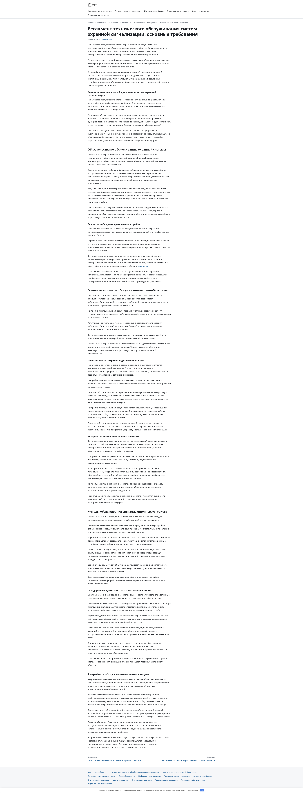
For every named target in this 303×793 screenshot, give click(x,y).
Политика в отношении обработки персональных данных (134, 772)
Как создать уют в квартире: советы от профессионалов (187, 759)
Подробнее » (100, 772)
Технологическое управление (128, 11)
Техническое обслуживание (193, 780)
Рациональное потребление (100, 783)
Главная (91, 22)
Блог (89, 772)
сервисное (143, 266)
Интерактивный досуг (154, 11)
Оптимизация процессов (178, 11)
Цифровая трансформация (100, 11)
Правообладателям (127, 776)
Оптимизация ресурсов (98, 15)
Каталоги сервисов (200, 11)
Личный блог (102, 22)
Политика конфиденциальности (102, 776)
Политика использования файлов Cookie (179, 772)
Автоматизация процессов (166, 780)
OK (202, 790)
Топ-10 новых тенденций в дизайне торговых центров (114, 759)
